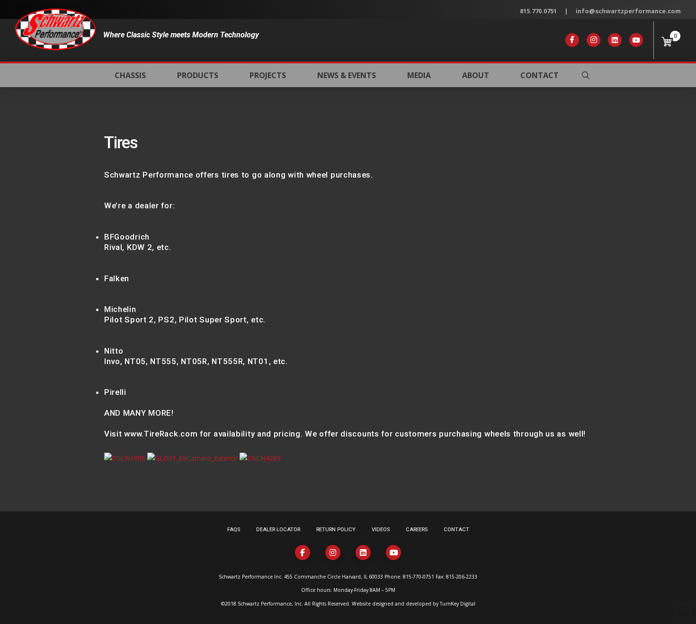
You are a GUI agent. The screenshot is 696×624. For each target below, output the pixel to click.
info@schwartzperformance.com (628, 11)
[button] (585, 75)
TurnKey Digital (457, 603)
